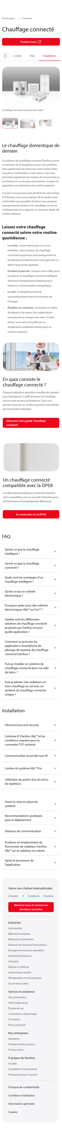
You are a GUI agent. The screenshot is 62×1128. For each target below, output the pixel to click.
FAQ (32, 55)
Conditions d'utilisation (21, 1095)
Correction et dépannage (22, 1013)
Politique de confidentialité (23, 1087)
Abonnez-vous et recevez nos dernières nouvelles (31, 907)
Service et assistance (21, 992)
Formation (14, 1019)
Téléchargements (18, 1002)
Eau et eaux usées (18, 983)
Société (12, 1063)
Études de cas (16, 1008)
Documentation (17, 997)
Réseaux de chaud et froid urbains (27, 944)
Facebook (33, 896)
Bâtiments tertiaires (19, 933)
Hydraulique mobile (19, 972)
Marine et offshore (18, 967)
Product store (16, 1049)
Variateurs (14, 1038)
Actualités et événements (22, 1069)
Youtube (48, 896)
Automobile (15, 928)
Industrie (13, 961)
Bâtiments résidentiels (20, 939)
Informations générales (21, 1103)
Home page (8, 18)
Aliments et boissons (20, 955)
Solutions (27, 18)
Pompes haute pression (21, 1044)
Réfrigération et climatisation (25, 978)
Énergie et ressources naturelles (26, 950)
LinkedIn (13, 896)
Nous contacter (17, 1025)
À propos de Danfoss (21, 1058)
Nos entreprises (18, 1033)
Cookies (12, 1112)
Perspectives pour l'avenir (23, 1074)
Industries (14, 923)
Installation (49, 55)
